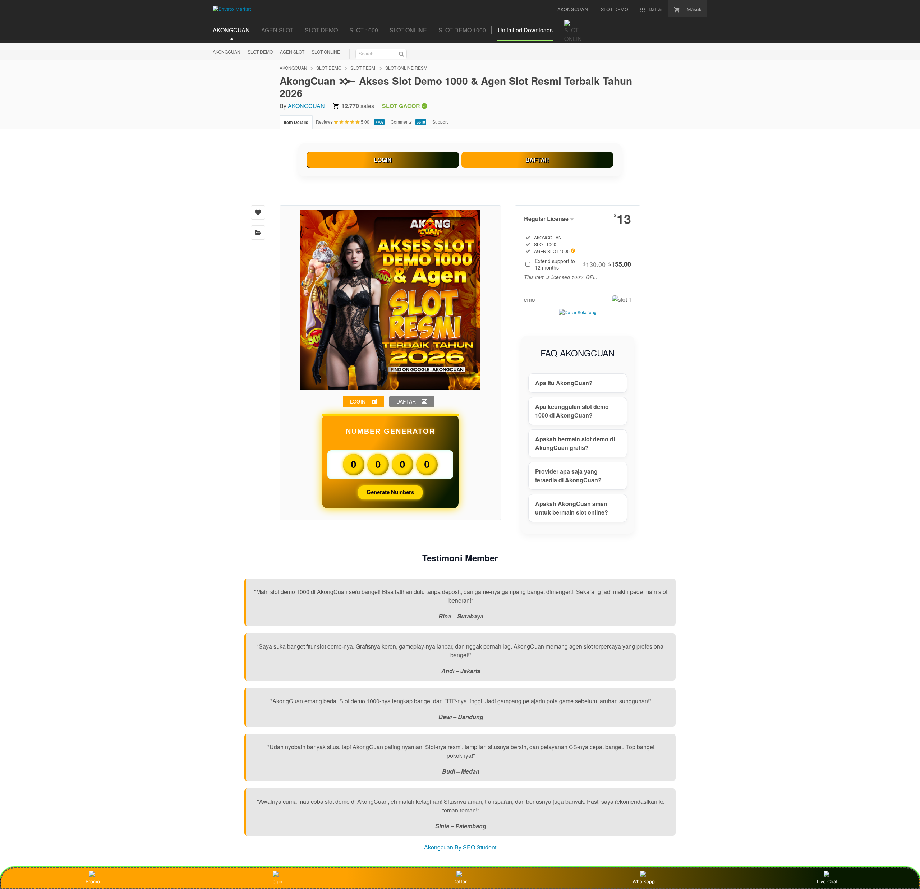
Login (276, 881)
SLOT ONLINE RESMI (406, 68)
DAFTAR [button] (406, 401)
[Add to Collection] (258, 232)
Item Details (296, 122)
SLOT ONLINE (326, 52)
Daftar (460, 881)
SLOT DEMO (260, 52)
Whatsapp (643, 881)
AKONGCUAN (226, 52)
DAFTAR (537, 160)
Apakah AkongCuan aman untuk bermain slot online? (571, 507)
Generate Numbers (390, 492)
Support (440, 122)
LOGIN (383, 160)
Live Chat (827, 881)
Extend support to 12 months (583, 264)
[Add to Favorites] (258, 212)
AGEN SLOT (292, 52)
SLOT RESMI (363, 68)
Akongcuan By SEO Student (460, 847)
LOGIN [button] (357, 401)
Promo (93, 881)
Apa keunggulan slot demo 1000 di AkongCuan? (572, 410)
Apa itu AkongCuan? (564, 383)
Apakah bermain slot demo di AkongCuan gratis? (575, 443)
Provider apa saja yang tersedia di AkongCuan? (568, 475)
